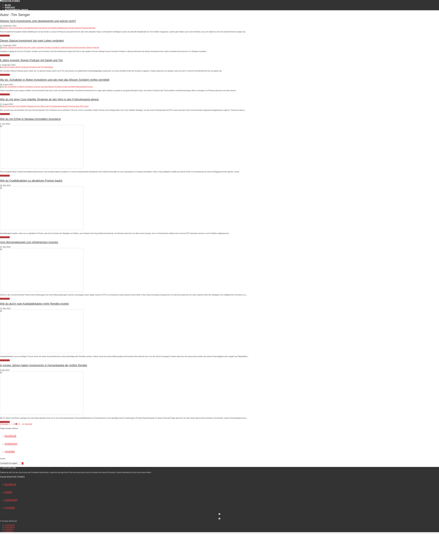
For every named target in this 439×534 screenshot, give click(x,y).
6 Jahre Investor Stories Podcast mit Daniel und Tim (31, 60)
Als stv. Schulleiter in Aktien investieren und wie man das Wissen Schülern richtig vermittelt (54, 79)
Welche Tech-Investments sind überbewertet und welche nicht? (38, 20)
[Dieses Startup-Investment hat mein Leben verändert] (49, 47)
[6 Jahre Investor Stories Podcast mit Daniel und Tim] (26, 67)
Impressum (9, 531)
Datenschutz (10, 527)
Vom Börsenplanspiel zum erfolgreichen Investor (29, 242)
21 (23, 424)
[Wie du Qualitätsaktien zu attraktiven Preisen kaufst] (41, 229)
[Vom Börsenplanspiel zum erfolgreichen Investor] (41, 291)
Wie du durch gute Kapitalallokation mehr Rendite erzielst (34, 303)
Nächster (28, 424)
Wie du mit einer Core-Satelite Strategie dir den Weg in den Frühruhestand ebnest (49, 99)
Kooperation (10, 525)
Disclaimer (9, 529)
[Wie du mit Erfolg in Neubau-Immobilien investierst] (41, 168)
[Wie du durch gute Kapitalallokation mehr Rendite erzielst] (41, 353)
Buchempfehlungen (16, 10)
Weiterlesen (5, 36)
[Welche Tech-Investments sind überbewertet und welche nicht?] (48, 28)
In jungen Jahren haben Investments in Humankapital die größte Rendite (43, 365)
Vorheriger (4, 424)
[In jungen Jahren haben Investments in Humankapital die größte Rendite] (41, 414)
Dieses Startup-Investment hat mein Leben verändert (32, 40)
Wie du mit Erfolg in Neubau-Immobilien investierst (30, 118)
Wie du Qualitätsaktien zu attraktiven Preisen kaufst (31, 180)
